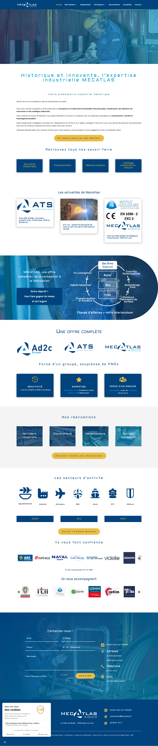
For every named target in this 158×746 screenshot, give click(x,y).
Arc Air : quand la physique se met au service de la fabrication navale (79, 227)
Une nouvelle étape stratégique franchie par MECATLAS (122, 237)
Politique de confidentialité (82, 735)
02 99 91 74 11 (116, 722)
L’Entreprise (99, 5)
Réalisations (85, 5)
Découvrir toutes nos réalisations (79, 456)
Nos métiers (70, 5)
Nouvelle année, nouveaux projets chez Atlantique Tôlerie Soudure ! (34, 220)
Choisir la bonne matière (79, 531)
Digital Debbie (124, 735)
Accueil (59, 5)
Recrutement (114, 5)
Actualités (127, 5)
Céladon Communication (111, 735)
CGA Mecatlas (68, 735)
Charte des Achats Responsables (53, 735)
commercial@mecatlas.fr (115, 681)
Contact (138, 5)
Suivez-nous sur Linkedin (117, 644)
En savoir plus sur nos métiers (79, 138)
